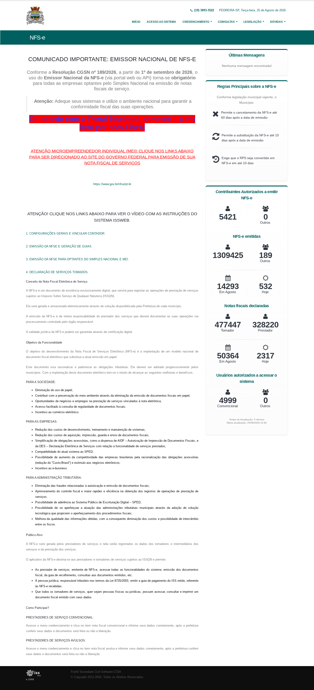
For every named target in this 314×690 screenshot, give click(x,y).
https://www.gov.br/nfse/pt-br (112, 184)
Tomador (227, 330)
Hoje (265, 292)
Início (136, 21)
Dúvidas (276, 21)
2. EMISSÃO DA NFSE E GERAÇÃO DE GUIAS (58, 246)
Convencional (227, 406)
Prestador (265, 330)
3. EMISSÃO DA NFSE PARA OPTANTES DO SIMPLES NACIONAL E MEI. (77, 259)
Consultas (226, 21)
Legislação (252, 21)
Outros (265, 222)
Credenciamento (196, 21)
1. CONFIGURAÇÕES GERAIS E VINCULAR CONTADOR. (65, 233)
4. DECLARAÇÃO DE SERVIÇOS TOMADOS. (57, 272)
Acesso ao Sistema (161, 21)
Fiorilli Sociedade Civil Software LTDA (96, 671)
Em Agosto (227, 292)
